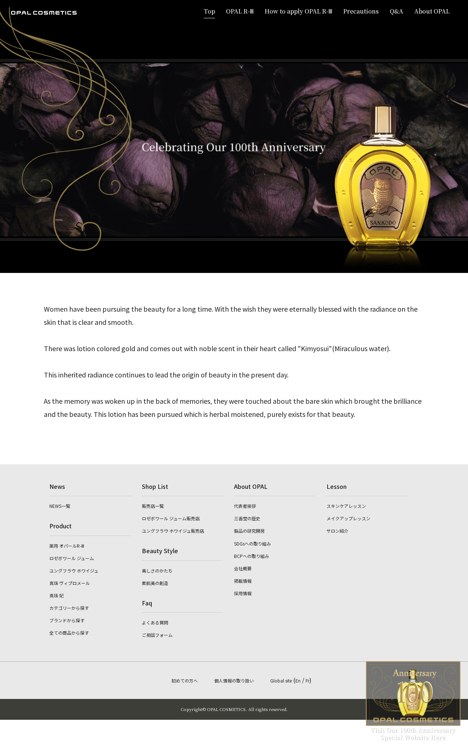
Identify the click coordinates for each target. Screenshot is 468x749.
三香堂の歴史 (247, 518)
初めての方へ (184, 680)
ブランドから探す (66, 620)
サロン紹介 (337, 531)
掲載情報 (243, 581)
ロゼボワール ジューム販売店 (171, 518)
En (298, 680)
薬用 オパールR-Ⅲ (66, 546)
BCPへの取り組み (251, 556)
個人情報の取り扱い (234, 680)
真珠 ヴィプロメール (69, 583)
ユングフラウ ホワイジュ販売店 (173, 531)
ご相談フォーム (157, 635)
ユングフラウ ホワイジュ (73, 570)
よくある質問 (155, 622)
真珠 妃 (56, 595)
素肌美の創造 (155, 583)
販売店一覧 (153, 506)
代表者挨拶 (245, 506)
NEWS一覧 (59, 506)
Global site (281, 680)
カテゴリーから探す (69, 608)
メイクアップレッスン (348, 518)
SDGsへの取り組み (252, 543)
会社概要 (243, 568)
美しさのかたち (157, 570)
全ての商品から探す (69, 633)
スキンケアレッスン (346, 506)
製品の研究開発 (249, 531)
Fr (307, 680)
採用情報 (243, 593)
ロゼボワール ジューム (71, 558)
